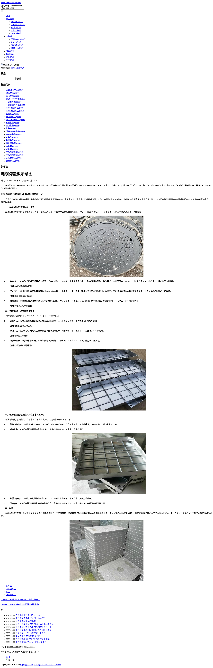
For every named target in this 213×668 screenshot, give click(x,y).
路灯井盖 (12, 140)
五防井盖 (12, 114)
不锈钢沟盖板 (17, 45)
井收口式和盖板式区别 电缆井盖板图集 (33, 639)
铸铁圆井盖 (13, 143)
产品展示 (10, 19)
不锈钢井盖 (16, 28)
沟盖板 (9, 36)
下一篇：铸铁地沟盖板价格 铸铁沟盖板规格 (20, 604)
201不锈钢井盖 (15, 111)
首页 (8, 16)
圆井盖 (12, 149)
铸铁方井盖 (13, 134)
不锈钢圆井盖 (14, 155)
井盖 (11, 128)
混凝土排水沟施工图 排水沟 (28, 615)
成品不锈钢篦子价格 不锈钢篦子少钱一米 (34, 627)
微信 (8, 657)
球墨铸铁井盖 (17, 22)
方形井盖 (12, 96)
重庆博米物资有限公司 (11, 3)
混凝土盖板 (16, 30)
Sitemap (57, 665)
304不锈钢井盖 (15, 108)
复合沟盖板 (16, 42)
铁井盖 (12, 137)
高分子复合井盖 (18, 25)
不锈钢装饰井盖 (15, 105)
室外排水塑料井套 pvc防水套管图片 (31, 642)
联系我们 (10, 57)
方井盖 (12, 146)
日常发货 (10, 51)
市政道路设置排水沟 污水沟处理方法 (32, 618)
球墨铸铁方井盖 (15, 131)
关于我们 (10, 60)
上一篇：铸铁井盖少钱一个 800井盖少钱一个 (20, 600)
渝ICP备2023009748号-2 (44, 665)
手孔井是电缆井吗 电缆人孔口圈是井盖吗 (34, 630)
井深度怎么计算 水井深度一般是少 (31, 633)
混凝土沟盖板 (17, 48)
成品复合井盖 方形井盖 (26, 621)
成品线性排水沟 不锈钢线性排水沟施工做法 (34, 624)
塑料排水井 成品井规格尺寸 (28, 636)
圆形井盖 (12, 123)
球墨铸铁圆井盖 (15, 120)
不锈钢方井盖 (14, 152)
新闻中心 (10, 54)
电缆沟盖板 (16, 33)
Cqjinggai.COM (26, 665)
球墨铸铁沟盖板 (18, 39)
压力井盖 (12, 125)
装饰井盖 (12, 161)
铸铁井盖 (12, 93)
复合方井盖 (13, 158)
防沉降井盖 (13, 117)
